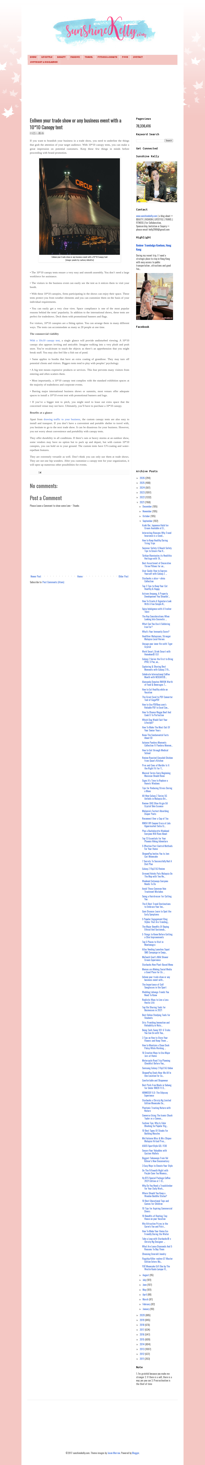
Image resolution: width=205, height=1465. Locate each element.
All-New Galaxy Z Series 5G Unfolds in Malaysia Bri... (154, 797)
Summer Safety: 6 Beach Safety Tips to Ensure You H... (157, 549)
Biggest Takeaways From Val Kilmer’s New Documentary (155, 1159)
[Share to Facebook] (39, 133)
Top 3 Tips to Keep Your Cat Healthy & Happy (154, 587)
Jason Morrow (113, 1453)
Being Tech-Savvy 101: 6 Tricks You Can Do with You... (156, 1031)
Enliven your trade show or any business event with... (156, 978)
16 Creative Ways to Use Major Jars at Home (156, 1054)
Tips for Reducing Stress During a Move (157, 789)
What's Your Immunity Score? (155, 631)
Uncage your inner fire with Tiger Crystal (157, 645)
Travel (89, 57)
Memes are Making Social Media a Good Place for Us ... (157, 970)
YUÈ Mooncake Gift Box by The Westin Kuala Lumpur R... (156, 1267)
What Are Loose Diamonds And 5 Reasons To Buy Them (157, 1248)
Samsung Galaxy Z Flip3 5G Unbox (157, 1068)
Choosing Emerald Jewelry (154, 1254)
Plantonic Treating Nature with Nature (156, 1109)
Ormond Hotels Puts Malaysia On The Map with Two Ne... (157, 875)
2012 (142, 1354)
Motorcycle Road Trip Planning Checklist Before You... (156, 1062)
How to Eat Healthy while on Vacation (155, 691)
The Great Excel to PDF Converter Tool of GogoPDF (157, 698)
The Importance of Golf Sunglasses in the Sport (154, 986)
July (145, 1280)
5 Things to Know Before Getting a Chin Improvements (157, 935)
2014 (142, 1344)
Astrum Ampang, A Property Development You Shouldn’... (156, 595)
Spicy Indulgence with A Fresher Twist (157, 610)
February (147, 1304)
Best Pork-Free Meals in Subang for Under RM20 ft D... (156, 1086)
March (146, 1299)
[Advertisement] (102, 91)
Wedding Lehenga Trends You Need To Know (155, 993)
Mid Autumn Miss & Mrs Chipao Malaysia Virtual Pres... (156, 1139)
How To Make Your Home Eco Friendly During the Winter (155, 1232)
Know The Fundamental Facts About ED (155, 736)
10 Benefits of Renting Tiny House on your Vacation (154, 1217)
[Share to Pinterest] (42, 133)
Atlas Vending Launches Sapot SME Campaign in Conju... (156, 951)
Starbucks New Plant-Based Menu (157, 964)
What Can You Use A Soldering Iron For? (156, 625)
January (146, 1309)
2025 (142, 483)
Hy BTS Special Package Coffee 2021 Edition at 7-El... (156, 1179)
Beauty (61, 57)
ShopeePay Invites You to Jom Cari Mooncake (155, 855)
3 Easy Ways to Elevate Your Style (157, 1166)
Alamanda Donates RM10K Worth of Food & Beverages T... (157, 683)
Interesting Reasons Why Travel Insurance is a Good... (156, 534)
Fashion (75, 57)
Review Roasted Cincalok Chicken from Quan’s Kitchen (157, 759)
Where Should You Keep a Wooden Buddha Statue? (154, 1194)
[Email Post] (39, 472)
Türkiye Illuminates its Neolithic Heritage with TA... (157, 557)
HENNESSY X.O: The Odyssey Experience (155, 1094)
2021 (142, 502)
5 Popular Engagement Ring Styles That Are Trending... (155, 920)
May (145, 1289)
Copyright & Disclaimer (44, 62)
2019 (142, 1320)
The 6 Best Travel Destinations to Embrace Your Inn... (156, 905)
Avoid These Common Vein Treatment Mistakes (154, 890)
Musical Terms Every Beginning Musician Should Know (156, 774)
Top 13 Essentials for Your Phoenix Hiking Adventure (155, 840)
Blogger (135, 1453)
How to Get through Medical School (155, 751)
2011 (142, 1359)
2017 (142, 1329)
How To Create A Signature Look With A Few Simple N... (156, 602)
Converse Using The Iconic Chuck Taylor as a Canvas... (157, 1117)
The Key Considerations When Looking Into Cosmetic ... (155, 618)
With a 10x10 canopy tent (45, 340)
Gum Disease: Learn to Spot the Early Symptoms (156, 913)
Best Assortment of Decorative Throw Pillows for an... (156, 564)
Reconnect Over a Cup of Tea (155, 818)
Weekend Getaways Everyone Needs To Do (155, 882)
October (147, 516)
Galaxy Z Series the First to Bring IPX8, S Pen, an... (157, 660)
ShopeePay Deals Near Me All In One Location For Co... (156, 1074)
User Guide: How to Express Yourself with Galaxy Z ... (154, 572)
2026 (142, 478)
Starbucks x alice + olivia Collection (153, 580)
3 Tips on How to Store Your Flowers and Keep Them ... (155, 1039)
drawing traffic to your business (62, 419)
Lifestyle (46, 57)
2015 (142, 1339)
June (145, 1284)
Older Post (123, 576)
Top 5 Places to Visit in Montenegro (152, 943)
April (145, 1294)
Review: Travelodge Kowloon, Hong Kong (153, 247)
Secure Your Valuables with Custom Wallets (154, 1152)
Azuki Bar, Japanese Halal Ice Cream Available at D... (155, 526)
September (148, 521)
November (147, 511)
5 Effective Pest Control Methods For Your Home (157, 847)
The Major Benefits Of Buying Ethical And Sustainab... (155, 928)
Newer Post (36, 576)
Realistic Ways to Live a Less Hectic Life (155, 1001)
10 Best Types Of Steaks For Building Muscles (155, 1132)
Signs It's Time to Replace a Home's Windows (155, 782)
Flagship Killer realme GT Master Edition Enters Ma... (157, 1260)
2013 (142, 1349)
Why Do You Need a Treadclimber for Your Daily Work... (157, 1187)
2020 (142, 1315)
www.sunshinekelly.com (146, 216)
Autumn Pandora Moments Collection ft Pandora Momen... (157, 744)
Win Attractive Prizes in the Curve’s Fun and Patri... (155, 1225)
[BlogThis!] (34, 133)
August (146, 1275)
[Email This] (31, 133)
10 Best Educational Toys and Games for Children (155, 1202)
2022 (142, 497)
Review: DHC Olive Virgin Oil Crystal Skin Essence (155, 804)
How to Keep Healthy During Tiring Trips (155, 542)
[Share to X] (36, 133)
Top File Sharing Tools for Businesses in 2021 (154, 1008)
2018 (142, 1325)
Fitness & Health (107, 57)
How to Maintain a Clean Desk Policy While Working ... (155, 1046)
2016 (142, 1334)
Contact (138, 57)
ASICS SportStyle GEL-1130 (154, 1146)
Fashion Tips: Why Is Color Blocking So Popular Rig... (155, 1124)
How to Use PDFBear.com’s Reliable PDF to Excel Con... (155, 706)
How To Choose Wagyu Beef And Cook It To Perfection (156, 713)
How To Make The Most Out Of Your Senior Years (156, 728)
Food (125, 57)
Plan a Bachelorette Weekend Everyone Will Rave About (155, 832)
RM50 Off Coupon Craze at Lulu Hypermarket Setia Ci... (156, 824)
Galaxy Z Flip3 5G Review (153, 869)
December (147, 506)
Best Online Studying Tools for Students (156, 1016)
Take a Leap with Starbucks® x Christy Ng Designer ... (156, 1240)
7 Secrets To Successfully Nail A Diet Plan (157, 862)
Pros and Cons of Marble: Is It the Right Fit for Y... (155, 766)
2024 (142, 487)
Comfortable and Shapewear (155, 1080)
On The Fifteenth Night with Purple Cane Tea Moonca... (155, 1172)
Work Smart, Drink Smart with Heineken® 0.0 (156, 653)
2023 (142, 492)
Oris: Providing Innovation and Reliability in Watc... (156, 1024)
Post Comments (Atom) (53, 582)
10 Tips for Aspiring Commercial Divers (157, 1210)
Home (33, 57)
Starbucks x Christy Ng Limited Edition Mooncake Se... (156, 1101)
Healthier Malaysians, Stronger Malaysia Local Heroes (156, 637)
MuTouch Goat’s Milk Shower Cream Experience (155, 958)
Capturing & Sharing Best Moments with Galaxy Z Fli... (156, 668)
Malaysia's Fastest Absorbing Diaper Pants (155, 812)
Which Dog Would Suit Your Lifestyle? (154, 721)
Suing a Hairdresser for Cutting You (157, 897)
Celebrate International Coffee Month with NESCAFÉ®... (156, 675)
